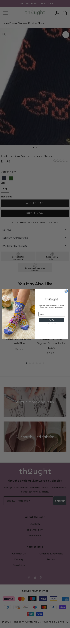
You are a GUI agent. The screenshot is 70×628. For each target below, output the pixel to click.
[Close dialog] (66, 291)
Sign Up (51, 320)
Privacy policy (58, 324)
